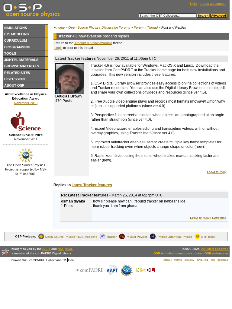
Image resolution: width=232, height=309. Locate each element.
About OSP (14, 85)
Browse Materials (21, 66)
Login (58, 47)
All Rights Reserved (214, 248)
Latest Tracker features (92, 185)
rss (213, 259)
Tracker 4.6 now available (93, 43)
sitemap (223, 259)
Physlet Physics (136, 236)
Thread (152, 27)
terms (178, 259)
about (167, 259)
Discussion (14, 79)
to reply (216, 172)
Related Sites (17, 73)
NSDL (69, 248)
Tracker (111, 236)
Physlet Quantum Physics (174, 236)
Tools (10, 53)
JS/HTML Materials (21, 60)
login (193, 3)
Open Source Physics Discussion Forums (99, 27)
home (60, 27)
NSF (61, 248)
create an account (213, 3)
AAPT (46, 248)
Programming (17, 47)
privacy (189, 259)
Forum (138, 27)
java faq (202, 259)
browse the (19, 260)
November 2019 (25, 103)
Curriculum (15, 40)
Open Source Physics (60, 236)
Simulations (15, 28)
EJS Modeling (16, 34)
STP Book (208, 236)
